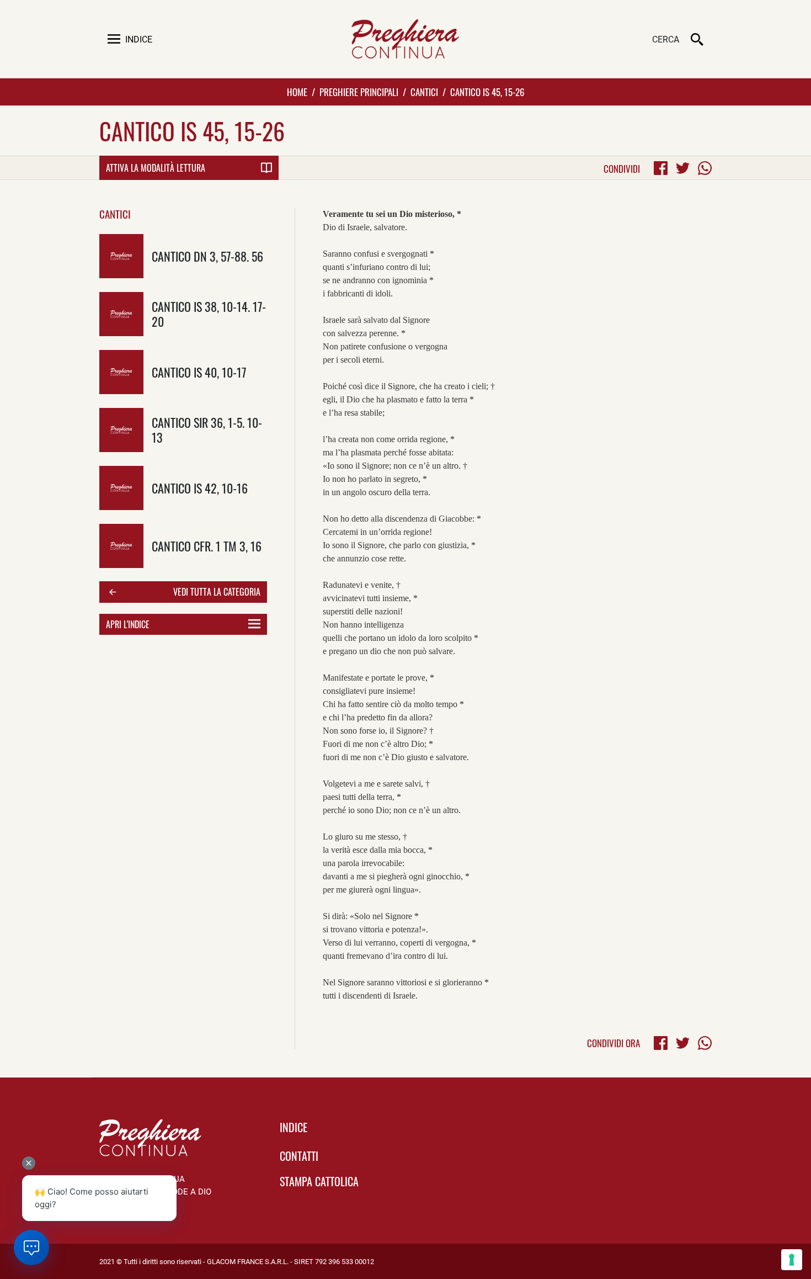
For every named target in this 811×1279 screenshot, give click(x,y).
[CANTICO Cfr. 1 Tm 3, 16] (121, 546)
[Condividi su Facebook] (661, 168)
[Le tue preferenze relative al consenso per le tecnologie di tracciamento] (791, 1259)
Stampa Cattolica (319, 1181)
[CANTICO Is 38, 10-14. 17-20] (121, 314)
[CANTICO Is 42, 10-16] (121, 488)
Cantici (424, 92)
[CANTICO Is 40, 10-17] (121, 372)
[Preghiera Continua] (405, 39)
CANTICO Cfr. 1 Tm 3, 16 (207, 546)
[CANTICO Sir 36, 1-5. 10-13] (121, 430)
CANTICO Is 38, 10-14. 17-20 (209, 313)
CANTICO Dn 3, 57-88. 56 (207, 256)
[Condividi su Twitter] (683, 168)
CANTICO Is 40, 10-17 (199, 372)
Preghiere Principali (358, 92)
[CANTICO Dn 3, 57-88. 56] (121, 256)
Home (297, 92)
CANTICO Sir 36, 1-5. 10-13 (207, 429)
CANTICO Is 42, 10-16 (200, 488)
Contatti (299, 1156)
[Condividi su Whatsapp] (705, 168)
